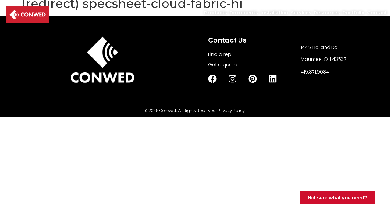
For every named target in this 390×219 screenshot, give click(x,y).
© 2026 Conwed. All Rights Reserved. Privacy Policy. (195, 110)
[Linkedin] (272, 79)
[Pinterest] (252, 79)
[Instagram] (232, 79)
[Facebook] (212, 79)
